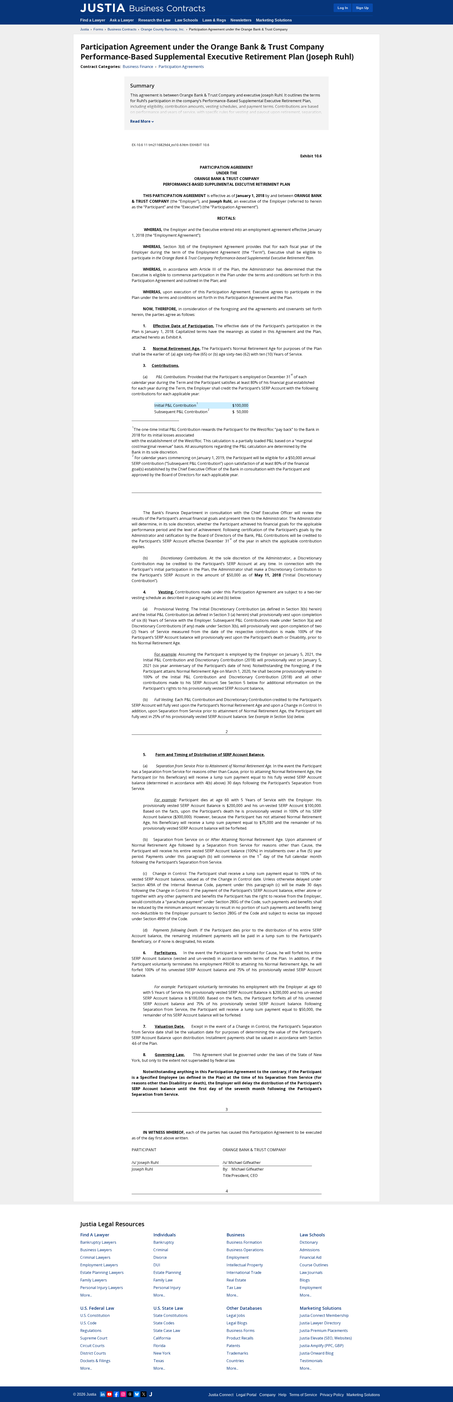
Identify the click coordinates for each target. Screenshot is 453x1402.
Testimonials (311, 1360)
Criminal (160, 1249)
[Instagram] (123, 1394)
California (162, 1338)
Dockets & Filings (95, 1360)
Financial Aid (310, 1257)
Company (267, 1395)
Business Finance (138, 66)
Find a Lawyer (92, 20)
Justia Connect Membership (324, 1315)
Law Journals (311, 1272)
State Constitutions (170, 1315)
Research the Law (154, 20)
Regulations (90, 1330)
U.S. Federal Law (97, 1308)
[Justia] (102, 8)
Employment (237, 1257)
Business (235, 1235)
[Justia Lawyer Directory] (150, 1394)
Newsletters (241, 20)
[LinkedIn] (102, 1394)
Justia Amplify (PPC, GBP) (322, 1345)
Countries (235, 1360)
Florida (159, 1345)
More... (86, 1295)
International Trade (243, 1272)
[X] (144, 1394)
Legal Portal (246, 1395)
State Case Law (166, 1330)
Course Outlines (314, 1265)
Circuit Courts (92, 1345)
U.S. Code (88, 1323)
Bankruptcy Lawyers (98, 1242)
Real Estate (236, 1280)
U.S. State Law (168, 1308)
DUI (156, 1265)
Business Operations (245, 1249)
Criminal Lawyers (95, 1257)
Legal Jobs (235, 1315)
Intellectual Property (244, 1265)
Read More (140, 121)
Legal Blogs (236, 1323)
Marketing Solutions (274, 20)
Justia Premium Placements (324, 1330)
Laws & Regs (214, 20)
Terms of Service (303, 1395)
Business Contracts (122, 29)
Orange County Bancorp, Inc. (163, 29)
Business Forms (240, 1330)
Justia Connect (220, 1395)
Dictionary (309, 1242)
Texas (158, 1360)
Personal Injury (166, 1287)
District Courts (93, 1353)
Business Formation (244, 1242)
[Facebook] (116, 1394)
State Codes (163, 1323)
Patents (233, 1345)
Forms (98, 29)
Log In (343, 8)
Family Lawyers (93, 1280)
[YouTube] (109, 1394)
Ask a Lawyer (122, 20)
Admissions (310, 1249)
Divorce (160, 1257)
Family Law (162, 1280)
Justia (84, 29)
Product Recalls (239, 1338)
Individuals (164, 1235)
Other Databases (244, 1308)
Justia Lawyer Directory (320, 1323)
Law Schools (186, 20)
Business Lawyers (96, 1249)
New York (162, 1353)
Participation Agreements (181, 66)
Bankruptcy (163, 1242)
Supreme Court (93, 1338)
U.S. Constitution (95, 1315)
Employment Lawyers (99, 1265)
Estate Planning (167, 1272)
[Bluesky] (137, 1394)
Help (282, 1395)
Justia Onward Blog (317, 1353)
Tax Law (233, 1287)
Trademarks (237, 1353)
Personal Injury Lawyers (101, 1287)
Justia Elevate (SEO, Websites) (326, 1338)
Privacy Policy (332, 1395)
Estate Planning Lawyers (102, 1272)
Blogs (305, 1280)
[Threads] (130, 1394)
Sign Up (362, 8)
